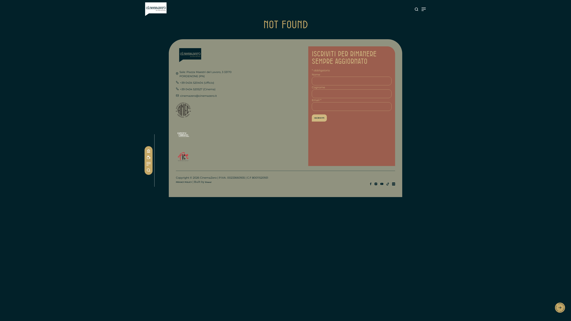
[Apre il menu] (423, 9)
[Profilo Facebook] (370, 183)
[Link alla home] (156, 9)
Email (316, 100)
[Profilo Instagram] (375, 183)
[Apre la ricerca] (416, 9)
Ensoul (208, 182)
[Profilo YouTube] (381, 184)
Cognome (318, 87)
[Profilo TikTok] (387, 183)
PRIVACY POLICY (184, 182)
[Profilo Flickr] (393, 183)
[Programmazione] (148, 157)
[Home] (148, 151)
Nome (316, 74)
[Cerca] (148, 170)
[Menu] (148, 164)
